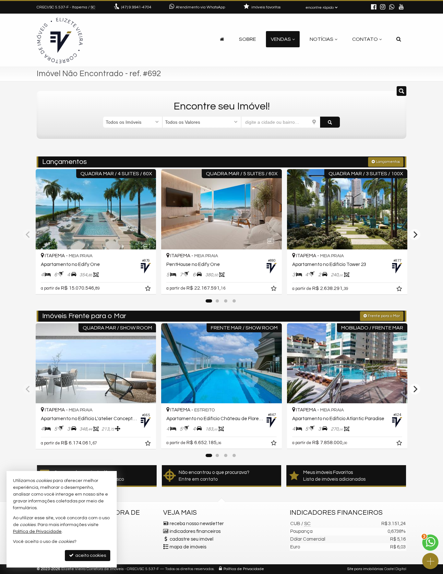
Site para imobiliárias (365, 569)
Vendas (281, 39)
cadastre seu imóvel (191, 539)
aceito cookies (90, 555)
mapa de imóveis (188, 547)
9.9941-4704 (136, 7)
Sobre (247, 39)
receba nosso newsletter (197, 523)
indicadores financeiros (195, 531)
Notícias (321, 39)
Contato (365, 39)
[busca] (398, 39)
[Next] (414, 234)
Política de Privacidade (243, 569)
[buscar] (330, 122)
